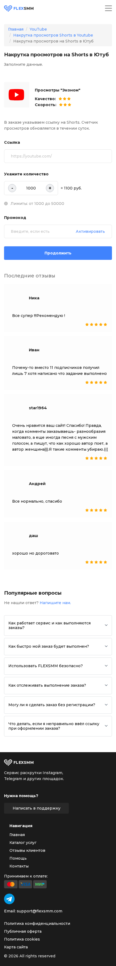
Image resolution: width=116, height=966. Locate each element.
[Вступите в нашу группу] (9, 898)
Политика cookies (22, 939)
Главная (15, 29)
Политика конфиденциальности (37, 923)
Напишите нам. (55, 602)
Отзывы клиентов (27, 850)
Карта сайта (16, 947)
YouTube (38, 29)
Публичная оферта (23, 931)
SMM (23, 8)
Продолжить (58, 253)
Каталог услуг (22, 842)
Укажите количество (26, 174)
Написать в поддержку (36, 808)
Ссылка (12, 142)
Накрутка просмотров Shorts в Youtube (53, 35)
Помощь (18, 858)
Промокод (15, 217)
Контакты (19, 866)
